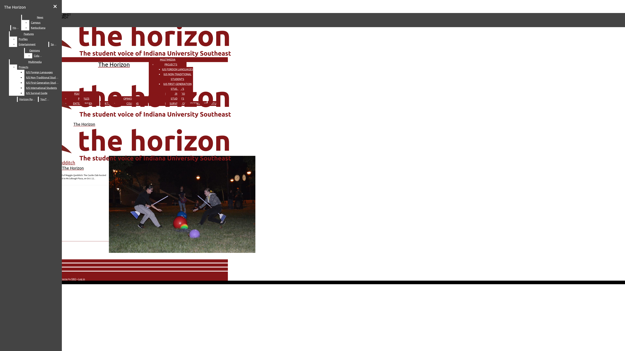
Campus (36, 22)
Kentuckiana (38, 27)
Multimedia (167, 59)
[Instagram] (97, 6)
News (40, 17)
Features (29, 33)
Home (16, 27)
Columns (39, 55)
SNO (73, 279)
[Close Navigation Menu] (55, 6)
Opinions (34, 50)
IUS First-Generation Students (43, 82)
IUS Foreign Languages (177, 69)
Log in (81, 279)
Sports (55, 44)
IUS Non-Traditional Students (43, 77)
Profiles (23, 39)
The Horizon (15, 7)
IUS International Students (41, 87)
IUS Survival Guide (36, 93)
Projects (171, 64)
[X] (97, 11)
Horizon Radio (27, 99)
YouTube (45, 99)
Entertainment (27, 44)
